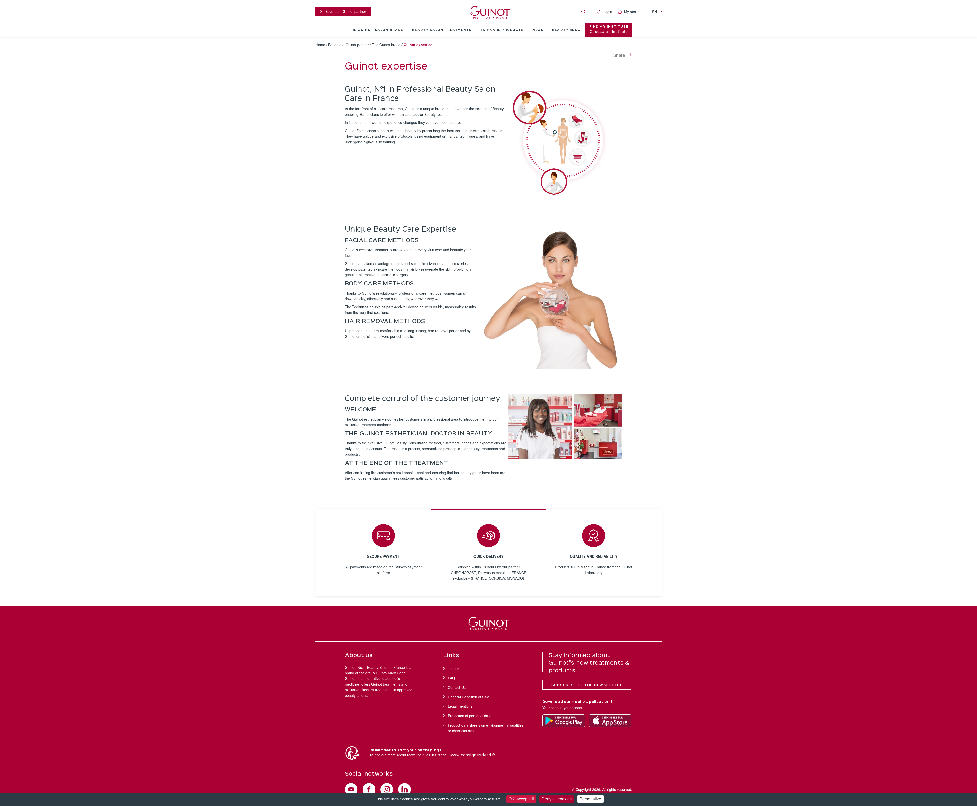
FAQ (451, 677)
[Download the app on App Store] (610, 720)
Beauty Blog (566, 30)
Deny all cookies (557, 799)
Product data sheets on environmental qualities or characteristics (485, 727)
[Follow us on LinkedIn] (404, 789)
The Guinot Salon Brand (376, 30)
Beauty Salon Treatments (442, 30)
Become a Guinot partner (345, 11)
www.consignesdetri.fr (472, 755)
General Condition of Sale (468, 696)
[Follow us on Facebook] (369, 789)
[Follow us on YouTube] (351, 789)
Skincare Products (502, 30)
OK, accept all (521, 799)
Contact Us (457, 687)
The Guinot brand (386, 44)
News (537, 30)
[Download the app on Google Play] (563, 720)
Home (320, 44)
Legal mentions (460, 706)
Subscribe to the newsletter (587, 685)
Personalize (590, 799)
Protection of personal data (469, 715)
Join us (453, 668)
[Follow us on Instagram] (386, 789)
